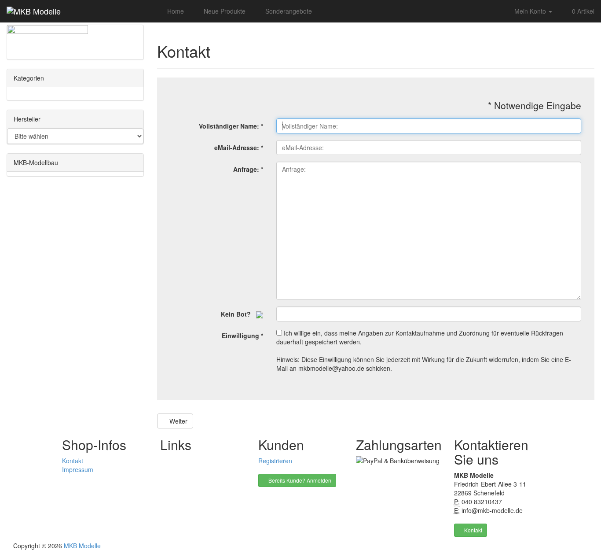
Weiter (177, 421)
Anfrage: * (248, 169)
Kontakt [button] (472, 530)
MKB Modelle (82, 545)
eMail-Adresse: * (238, 147)
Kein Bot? (238, 314)
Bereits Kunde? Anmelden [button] (299, 480)
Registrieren (275, 460)
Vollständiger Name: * (231, 126)
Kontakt (72, 460)
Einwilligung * (242, 335)
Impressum (77, 469)
